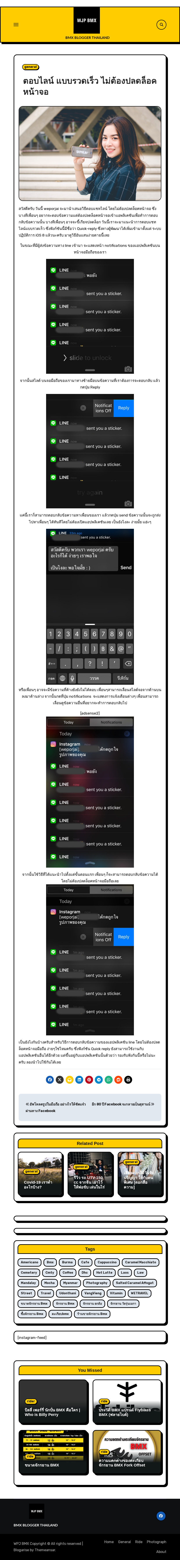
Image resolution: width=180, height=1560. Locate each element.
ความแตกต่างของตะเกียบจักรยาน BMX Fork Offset (122, 1463)
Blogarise (21, 1550)
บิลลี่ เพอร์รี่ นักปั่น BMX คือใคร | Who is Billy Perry (52, 1412)
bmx (50, 1262)
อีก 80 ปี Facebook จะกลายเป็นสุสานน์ (121, 1104)
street (26, 1293)
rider (31, 1401)
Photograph (156, 1542)
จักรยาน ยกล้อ (92, 1303)
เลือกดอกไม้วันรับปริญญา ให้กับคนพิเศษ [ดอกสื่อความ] (139, 1180)
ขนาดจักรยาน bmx (34, 1303)
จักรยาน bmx (65, 1303)
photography (96, 1283)
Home (109, 1542)
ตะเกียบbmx (60, 1314)
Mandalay (28, 1283)
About (161, 1552)
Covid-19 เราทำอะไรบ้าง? (38, 1184)
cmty (49, 1273)
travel (46, 1293)
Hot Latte (104, 1273)
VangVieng (93, 1293)
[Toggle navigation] (16, 24)
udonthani (67, 1293)
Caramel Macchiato (140, 1262)
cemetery (29, 1273)
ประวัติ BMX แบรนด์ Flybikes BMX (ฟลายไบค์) (125, 1412)
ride (104, 1401)
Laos (125, 1273)
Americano (29, 1262)
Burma (67, 1262)
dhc (85, 1273)
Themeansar (45, 1550)
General (124, 1542)
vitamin (116, 1293)
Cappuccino (107, 1262)
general (30, 67)
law (140, 1273)
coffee (68, 1273)
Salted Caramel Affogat (135, 1283)
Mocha (49, 1283)
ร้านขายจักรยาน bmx (92, 1314)
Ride (138, 1542)
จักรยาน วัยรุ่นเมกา (123, 1303)
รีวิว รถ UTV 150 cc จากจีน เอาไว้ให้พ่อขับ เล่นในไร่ (89, 1182)
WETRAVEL (139, 1293)
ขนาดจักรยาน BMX (42, 1465)
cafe (85, 1262)
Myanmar (70, 1283)
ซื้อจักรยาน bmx (32, 1314)
